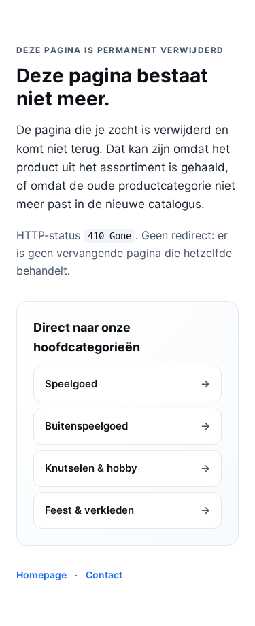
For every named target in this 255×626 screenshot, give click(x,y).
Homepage (41, 574)
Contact (104, 574)
